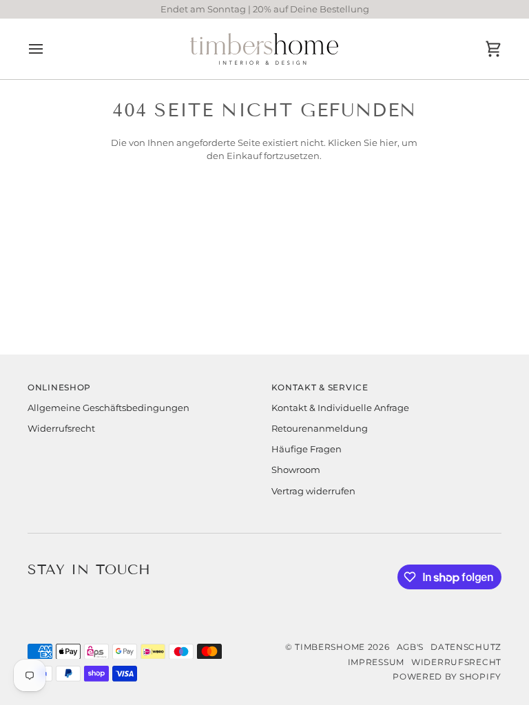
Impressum (376, 662)
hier (388, 143)
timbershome (330, 647)
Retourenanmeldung (319, 428)
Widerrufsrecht (61, 428)
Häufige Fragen (306, 449)
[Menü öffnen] (48, 49)
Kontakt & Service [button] (320, 387)
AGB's (410, 647)
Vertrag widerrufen (313, 491)
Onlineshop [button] (59, 387)
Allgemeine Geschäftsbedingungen (108, 408)
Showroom (295, 470)
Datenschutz (466, 647)
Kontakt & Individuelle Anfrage (340, 408)
